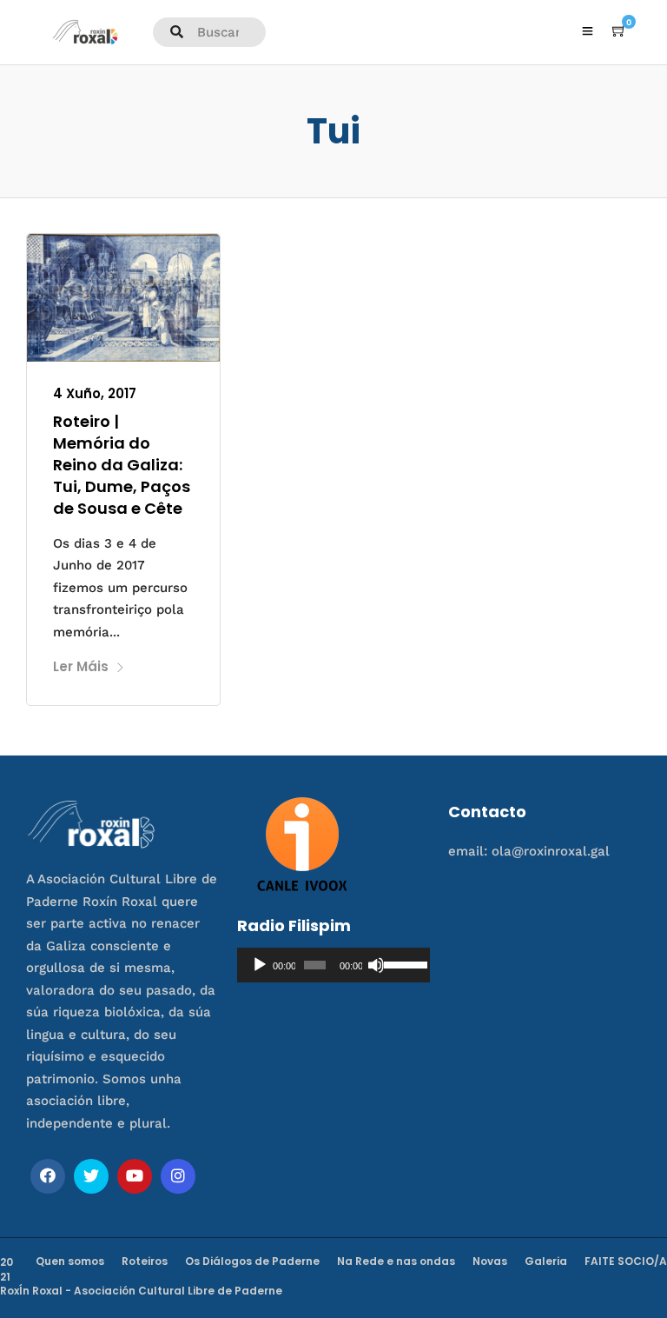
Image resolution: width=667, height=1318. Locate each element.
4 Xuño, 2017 (94, 393)
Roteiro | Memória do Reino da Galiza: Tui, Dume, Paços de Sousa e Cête (121, 465)
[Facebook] (47, 1176)
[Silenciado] (376, 965)
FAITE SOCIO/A (625, 1261)
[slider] (402, 963)
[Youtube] (134, 1176)
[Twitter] (91, 1176)
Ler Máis (81, 666)
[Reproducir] (259, 965)
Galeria (546, 1261)
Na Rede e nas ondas (396, 1261)
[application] (333, 965)
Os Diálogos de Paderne (252, 1261)
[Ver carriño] (619, 31)
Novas (489, 1261)
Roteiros (145, 1261)
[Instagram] (178, 1176)
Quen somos (70, 1261)
